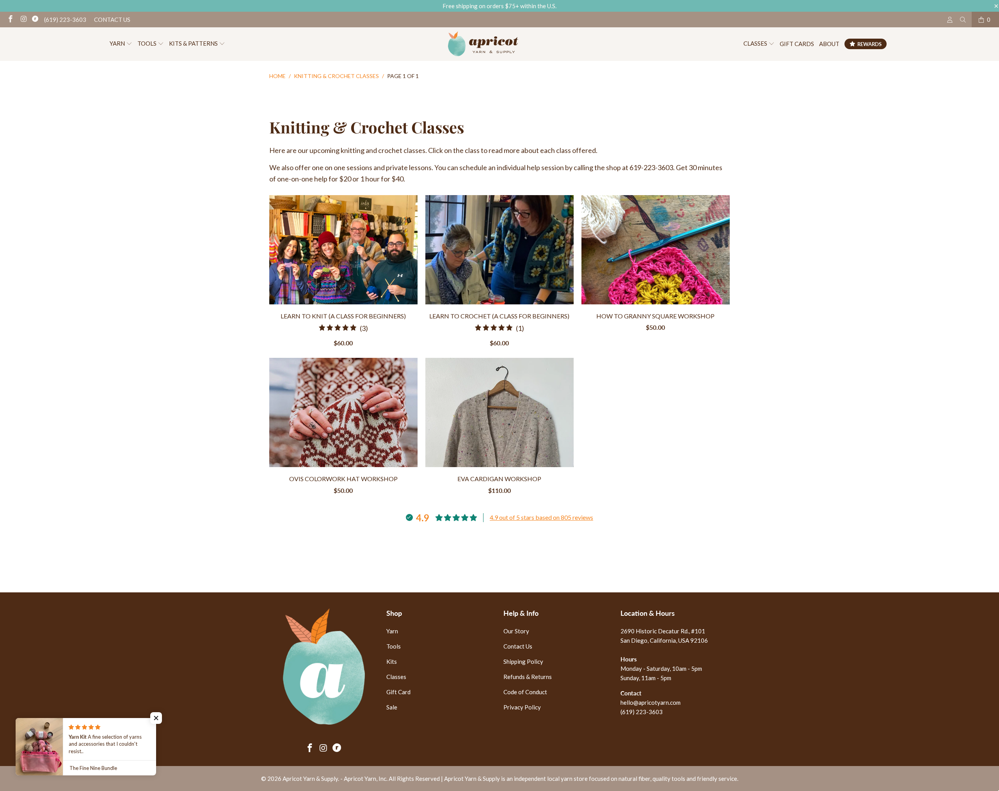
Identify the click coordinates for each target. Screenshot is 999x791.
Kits (391, 661)
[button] (121, 44)
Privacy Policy (522, 707)
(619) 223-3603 (65, 19)
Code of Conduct (525, 691)
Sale (391, 707)
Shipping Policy (523, 661)
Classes (396, 676)
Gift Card (398, 691)
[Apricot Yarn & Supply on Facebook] (10, 19)
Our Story (516, 631)
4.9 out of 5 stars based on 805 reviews (541, 517)
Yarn (392, 631)
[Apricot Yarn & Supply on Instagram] (23, 19)
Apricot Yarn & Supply (310, 778)
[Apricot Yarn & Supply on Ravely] (35, 19)
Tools (393, 646)
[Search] (963, 19)
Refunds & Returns (527, 676)
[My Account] (949, 19)
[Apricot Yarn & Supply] (483, 44)
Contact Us (112, 19)
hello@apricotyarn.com (650, 702)
